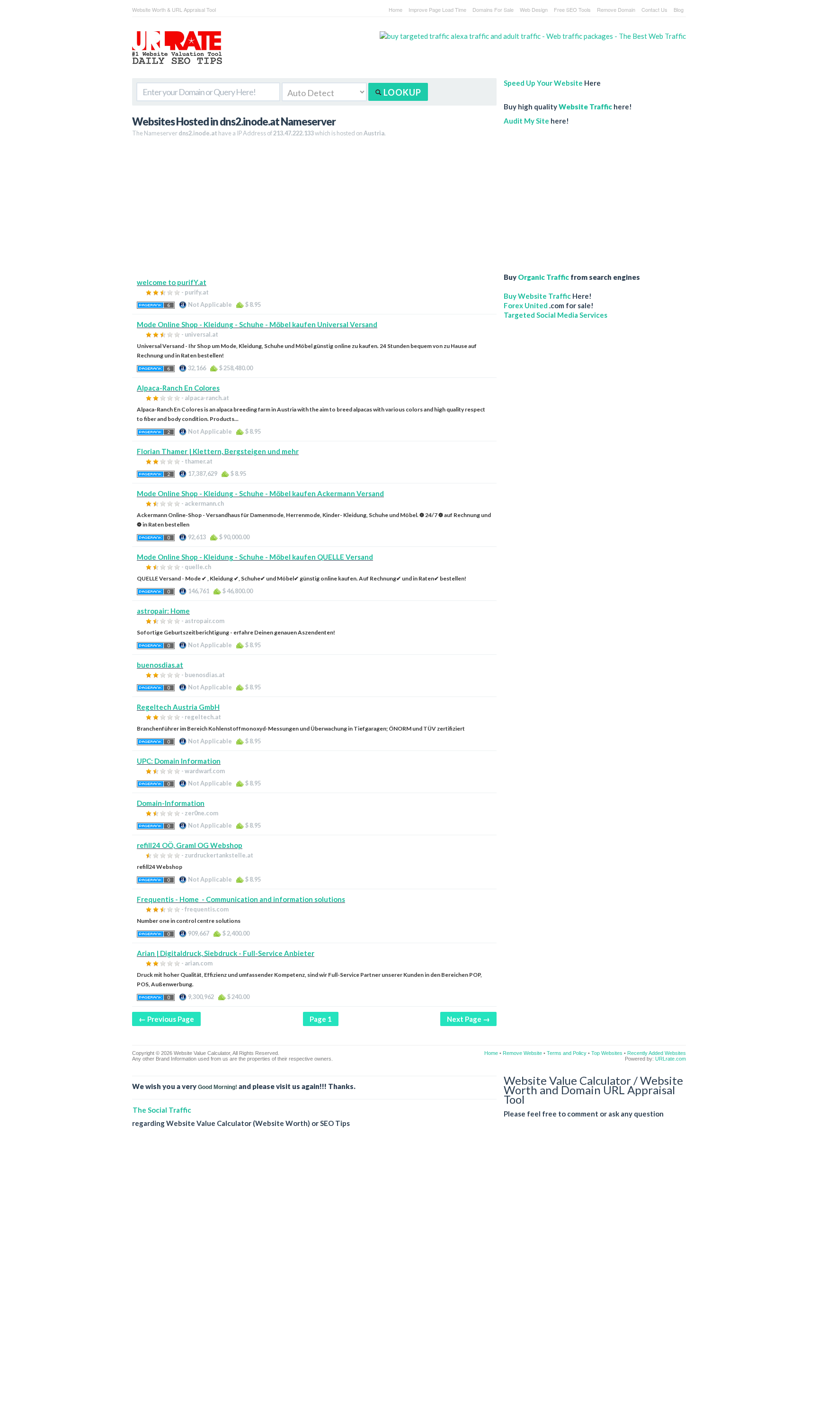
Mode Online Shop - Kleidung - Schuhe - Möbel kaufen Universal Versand (257, 324)
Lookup (401, 92)
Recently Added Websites (656, 1053)
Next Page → (468, 1019)
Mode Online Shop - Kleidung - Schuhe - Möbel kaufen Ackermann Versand (260, 493)
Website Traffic (585, 106)
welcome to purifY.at (171, 282)
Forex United (526, 305)
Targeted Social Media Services (555, 315)
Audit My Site (526, 120)
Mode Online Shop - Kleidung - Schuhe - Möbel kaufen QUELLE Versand (255, 557)
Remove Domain (616, 9)
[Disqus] (409, 1272)
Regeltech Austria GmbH (178, 707)
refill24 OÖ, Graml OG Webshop (189, 845)
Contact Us (654, 9)
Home (395, 9)
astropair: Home (163, 611)
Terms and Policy (567, 1053)
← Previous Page (166, 1019)
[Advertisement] (314, 211)
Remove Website (522, 1053)
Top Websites (606, 1053)
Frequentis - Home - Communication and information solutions (241, 899)
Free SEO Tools (572, 9)
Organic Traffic (543, 277)
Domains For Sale (493, 9)
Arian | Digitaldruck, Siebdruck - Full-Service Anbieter (225, 953)
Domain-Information (170, 803)
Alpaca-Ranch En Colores (178, 388)
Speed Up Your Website (543, 83)
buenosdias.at (160, 665)
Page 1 (321, 1019)
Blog (679, 9)
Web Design (534, 9)
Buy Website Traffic (537, 296)
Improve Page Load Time (437, 9)
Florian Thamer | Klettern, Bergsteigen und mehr (218, 451)
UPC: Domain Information (179, 761)
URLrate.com (670, 1059)
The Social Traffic (162, 1110)
